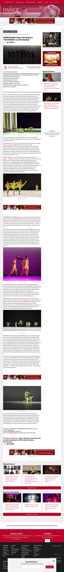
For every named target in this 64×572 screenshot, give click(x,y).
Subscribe (49, 567)
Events (12, 547)
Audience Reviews (30, 2)
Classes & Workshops (15, 549)
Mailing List (24, 547)
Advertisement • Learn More (32, 24)
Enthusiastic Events (25, 554)
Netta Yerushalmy (13, 143)
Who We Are (36, 547)
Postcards (5, 549)
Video (4, 555)
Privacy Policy (6, 568)
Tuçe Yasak (14, 298)
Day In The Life (6, 550)
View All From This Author (32, 514)
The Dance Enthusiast (10, 438)
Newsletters (37, 554)
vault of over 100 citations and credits (27, 217)
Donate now (52, 136)
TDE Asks (5, 552)
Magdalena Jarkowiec (26, 303)
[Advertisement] (52, 120)
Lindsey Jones (13, 223)
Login (46, 2)
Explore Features (8, 2)
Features (6, 31)
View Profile (10, 67)
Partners (35, 555)
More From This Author (18, 67)
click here (18, 431)
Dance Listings (19, 2)
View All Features (32, 488)
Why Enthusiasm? (37, 549)
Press (35, 552)
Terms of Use (5, 566)
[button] (50, 2)
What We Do (36, 550)
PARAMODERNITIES (8, 146)
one (31, 432)
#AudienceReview (13, 432)
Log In (4, 563)
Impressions (13, 31)
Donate (47, 540)
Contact (4, 564)
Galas (12, 554)
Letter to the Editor (25, 552)
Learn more (18, 539)
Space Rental (13, 552)
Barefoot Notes (6, 554)
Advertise (40, 2)
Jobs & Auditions (14, 550)
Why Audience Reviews (27, 550)
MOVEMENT (9, 157)
